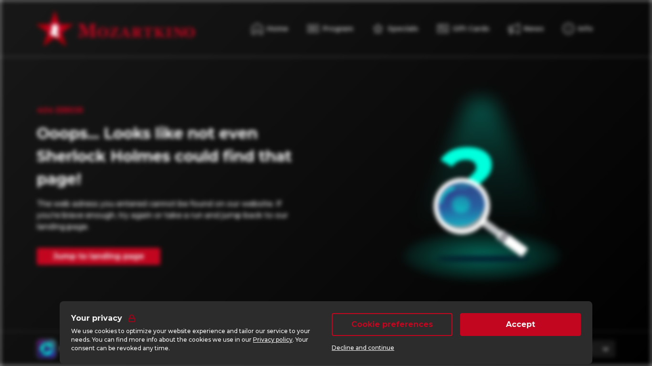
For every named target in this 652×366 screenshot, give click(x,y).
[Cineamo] (46, 348)
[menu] (577, 28)
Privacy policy (273, 339)
